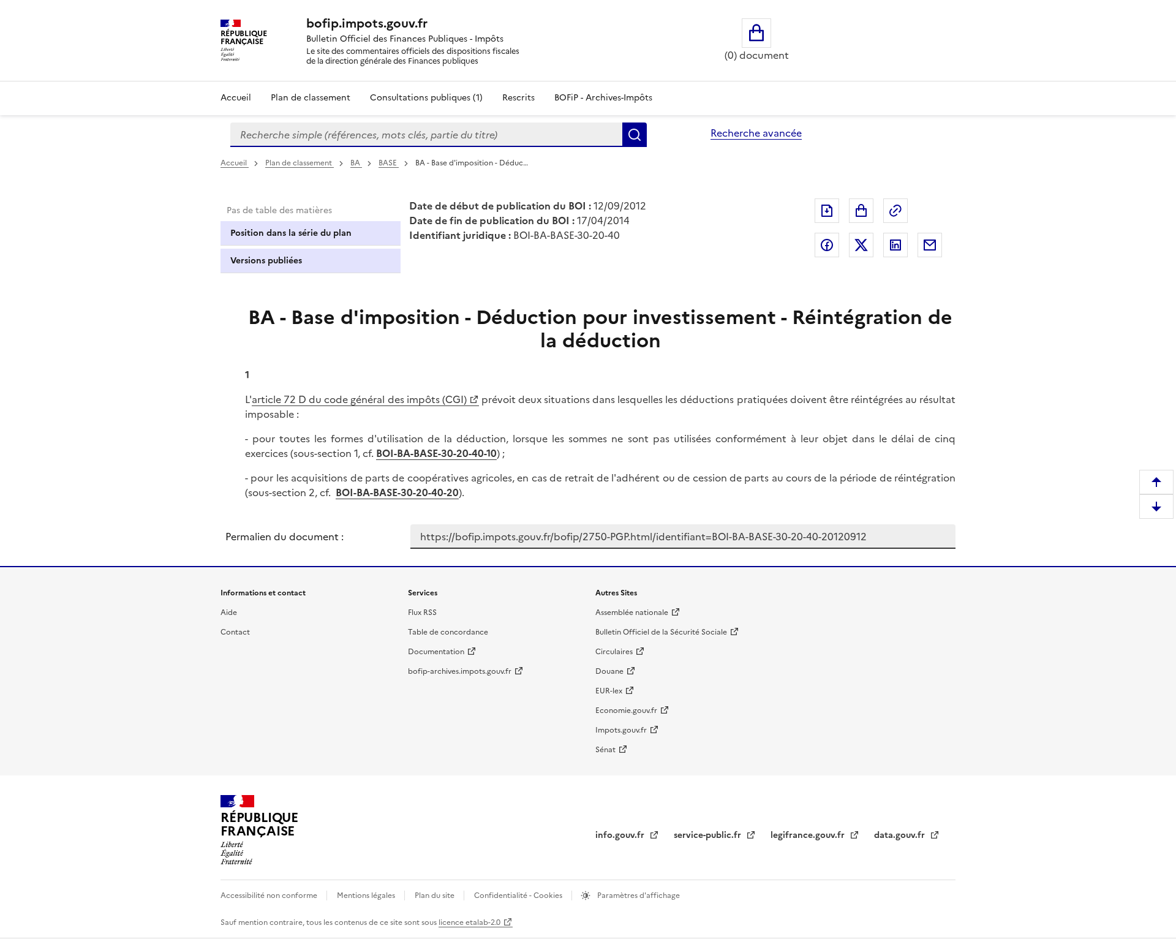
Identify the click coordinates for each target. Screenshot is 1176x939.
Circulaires (614, 651)
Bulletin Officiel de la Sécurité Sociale (661, 632)
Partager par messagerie (930, 245)
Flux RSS (422, 612)
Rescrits (518, 97)
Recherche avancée (756, 133)
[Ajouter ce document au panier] (861, 210)
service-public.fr (709, 835)
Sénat (605, 749)
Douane (609, 671)
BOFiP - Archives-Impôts (603, 97)
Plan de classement (310, 97)
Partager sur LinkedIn (895, 245)
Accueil (236, 97)
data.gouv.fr (900, 835)
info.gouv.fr (621, 835)
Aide (229, 612)
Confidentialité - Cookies (519, 895)
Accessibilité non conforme (270, 895)
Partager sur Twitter (861, 245)
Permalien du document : (284, 536)
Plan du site (435, 895)
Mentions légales (367, 895)
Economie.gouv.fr (626, 710)
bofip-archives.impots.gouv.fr (459, 671)
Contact (235, 632)
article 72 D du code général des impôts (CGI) (359, 399)
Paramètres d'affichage (637, 895)
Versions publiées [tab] (266, 260)
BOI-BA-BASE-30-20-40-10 (436, 453)
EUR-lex (608, 690)
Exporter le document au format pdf (827, 210)
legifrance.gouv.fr (809, 835)
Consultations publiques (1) (426, 97)
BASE (389, 162)
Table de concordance (448, 632)
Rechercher (634, 135)
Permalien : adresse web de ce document (895, 210)
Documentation (436, 651)
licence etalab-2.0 (469, 922)
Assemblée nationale (631, 612)
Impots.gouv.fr (621, 730)
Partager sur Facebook (827, 245)
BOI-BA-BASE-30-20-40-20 (397, 492)
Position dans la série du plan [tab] (291, 233)
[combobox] (426, 135)
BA (356, 162)
